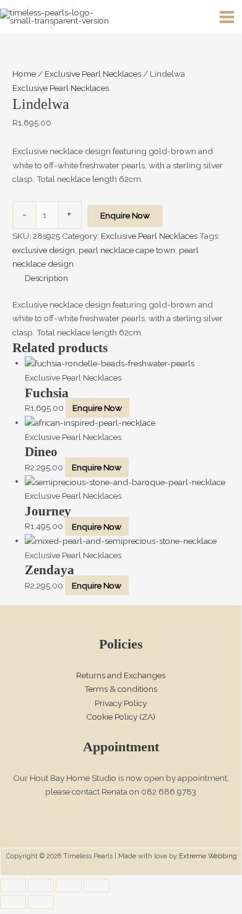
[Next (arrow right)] (41, 902)
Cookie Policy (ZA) (120, 717)
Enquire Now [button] (97, 408)
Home (24, 74)
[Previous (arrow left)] (13, 902)
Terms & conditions (120, 689)
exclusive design (43, 250)
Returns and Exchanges (120, 675)
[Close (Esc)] (97, 885)
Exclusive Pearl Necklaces (93, 74)
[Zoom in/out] (13, 885)
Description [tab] (46, 278)
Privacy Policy (121, 703)
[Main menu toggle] (227, 17)
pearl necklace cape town (127, 250)
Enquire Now (125, 215)
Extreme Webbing (208, 856)
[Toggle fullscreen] (41, 885)
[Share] (69, 885)
